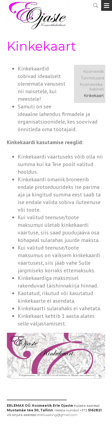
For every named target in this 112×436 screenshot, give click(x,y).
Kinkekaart (94, 95)
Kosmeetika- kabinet (92, 87)
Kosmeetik (93, 71)
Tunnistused (92, 78)
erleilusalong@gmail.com (57, 415)
